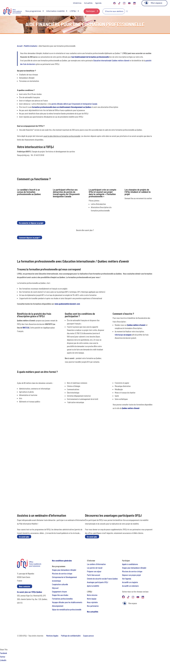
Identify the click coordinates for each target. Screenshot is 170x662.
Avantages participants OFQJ (97, 582)
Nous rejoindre (92, 602)
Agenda (98, 3)
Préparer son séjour (94, 571)
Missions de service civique (62, 573)
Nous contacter (24, 586)
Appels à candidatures (130, 564)
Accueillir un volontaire (130, 586)
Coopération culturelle (60, 584)
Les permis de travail (94, 567)
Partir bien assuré (93, 575)
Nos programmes (33, 11)
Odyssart (55, 588)
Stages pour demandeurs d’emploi (64, 570)
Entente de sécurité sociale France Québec (102, 578)
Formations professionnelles (62, 598)
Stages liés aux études (60, 595)
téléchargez (123, 334)
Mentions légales (52, 635)
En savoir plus (24, 536)
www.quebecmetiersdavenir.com (67, 303)
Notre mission (92, 595)
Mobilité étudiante (30, 46)
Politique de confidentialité (71, 635)
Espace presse (88, 635)
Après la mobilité (93, 586)
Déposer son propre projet (131, 575)
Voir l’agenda (126, 578)
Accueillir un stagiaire (130, 582)
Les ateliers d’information (96, 564)
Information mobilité (55, 11)
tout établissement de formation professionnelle (90, 57)
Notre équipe (91, 598)
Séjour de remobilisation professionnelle (66, 609)
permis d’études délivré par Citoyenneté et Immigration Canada (74, 103)
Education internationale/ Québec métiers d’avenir (111, 60)
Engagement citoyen (59, 591)
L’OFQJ (73, 11)
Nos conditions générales (62, 560)
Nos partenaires (93, 606)
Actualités (88, 3)
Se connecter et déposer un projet (31, 223)
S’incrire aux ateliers (114, 11)
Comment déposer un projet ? (29, 237)
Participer (90, 11)
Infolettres (77, 3)
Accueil (19, 46)
